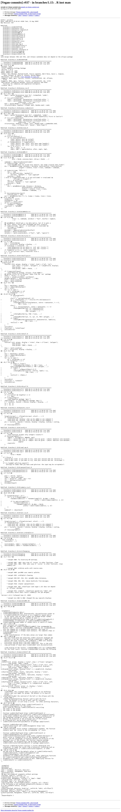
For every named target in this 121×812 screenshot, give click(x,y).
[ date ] (20, 15)
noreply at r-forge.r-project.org (30, 7)
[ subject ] (31, 15)
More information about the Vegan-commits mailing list (17, 810)
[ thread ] (25, 15)
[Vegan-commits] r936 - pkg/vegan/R (27, 12)
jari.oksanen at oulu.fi (30, 76)
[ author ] (37, 15)
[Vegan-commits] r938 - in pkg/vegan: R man (27, 13)
